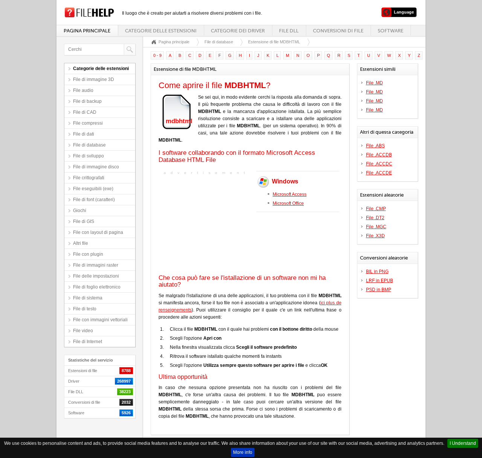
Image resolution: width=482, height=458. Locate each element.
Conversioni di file (338, 31)
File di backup (87, 101)
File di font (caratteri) (94, 199)
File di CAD (84, 112)
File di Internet (87, 341)
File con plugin (88, 254)
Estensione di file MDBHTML (274, 42)
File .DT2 (375, 217)
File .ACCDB (379, 154)
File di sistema (87, 298)
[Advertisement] (206, 224)
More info (242, 452)
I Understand (463, 443)
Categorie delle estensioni (161, 31)
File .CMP (376, 208)
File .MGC (376, 226)
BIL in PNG (377, 271)
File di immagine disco (96, 166)
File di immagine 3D (93, 79)
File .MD (374, 82)
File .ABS (375, 145)
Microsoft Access (290, 194)
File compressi (88, 123)
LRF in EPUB (379, 280)
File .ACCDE (379, 173)
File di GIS (83, 221)
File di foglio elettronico (96, 287)
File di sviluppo (88, 156)
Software (390, 31)
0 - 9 (157, 55)
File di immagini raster (95, 265)
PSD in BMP (378, 289)
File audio (83, 90)
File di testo (84, 308)
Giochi (79, 210)
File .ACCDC (379, 163)
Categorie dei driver (238, 31)
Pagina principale (87, 31)
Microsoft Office (288, 203)
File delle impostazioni (96, 276)
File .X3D (375, 235)
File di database (89, 145)
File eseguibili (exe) (93, 188)
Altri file (80, 243)
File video (83, 330)
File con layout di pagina (98, 232)
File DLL (289, 31)
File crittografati (88, 177)
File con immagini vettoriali (100, 319)
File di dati (83, 134)
